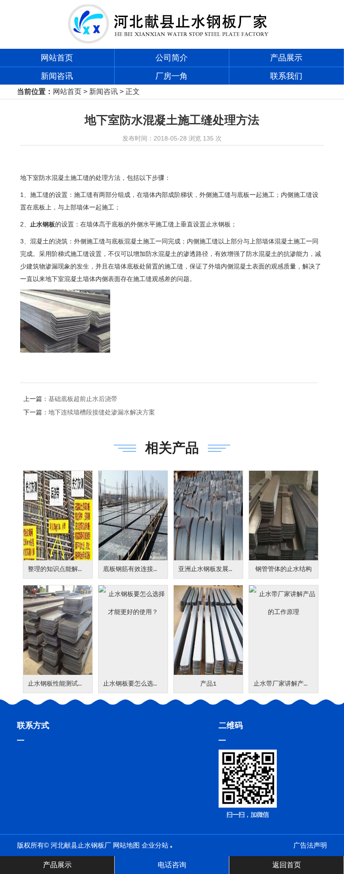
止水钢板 (42, 224)
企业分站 (155, 845)
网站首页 (57, 57)
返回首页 (286, 865)
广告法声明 (310, 845)
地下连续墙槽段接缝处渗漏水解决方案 (101, 412)
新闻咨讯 (57, 76)
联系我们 (286, 76)
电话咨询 (172, 865)
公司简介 (171, 57)
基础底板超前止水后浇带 (82, 398)
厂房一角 (171, 76)
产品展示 (286, 57)
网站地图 (126, 845)
